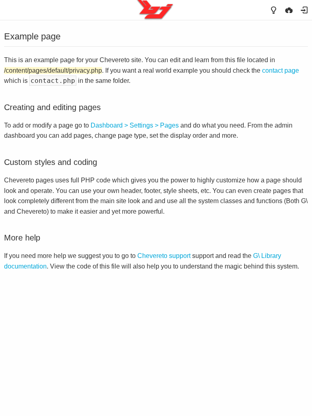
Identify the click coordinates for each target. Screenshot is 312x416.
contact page (280, 70)
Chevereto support (164, 255)
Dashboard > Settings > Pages (135, 125)
